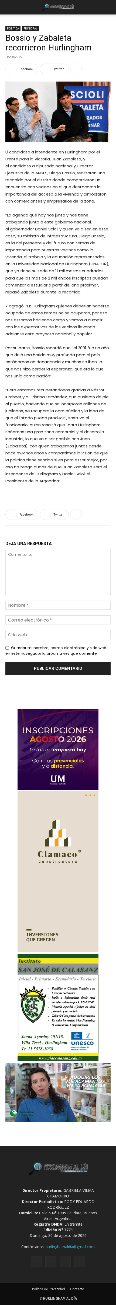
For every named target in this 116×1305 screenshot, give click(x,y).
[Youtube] (79, 1261)
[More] (76, 69)
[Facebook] (36, 1261)
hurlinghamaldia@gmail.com (70, 1246)
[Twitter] (65, 1261)
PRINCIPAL (30, 28)
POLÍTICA (13, 28)
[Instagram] (50, 1261)
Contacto (77, 1289)
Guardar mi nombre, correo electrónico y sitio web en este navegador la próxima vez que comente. (55, 650)
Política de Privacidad (48, 1289)
